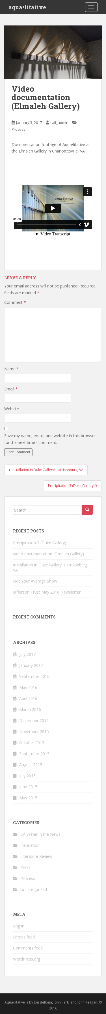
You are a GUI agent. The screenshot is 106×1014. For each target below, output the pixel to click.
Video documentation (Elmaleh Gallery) (48, 554)
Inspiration (30, 845)
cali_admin (59, 122)
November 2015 (34, 731)
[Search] (87, 510)
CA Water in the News (40, 834)
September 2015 (34, 753)
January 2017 (31, 665)
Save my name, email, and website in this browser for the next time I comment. (50, 439)
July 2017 (27, 654)
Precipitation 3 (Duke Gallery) (39, 542)
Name (11, 368)
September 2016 (34, 676)
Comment (15, 302)
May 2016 (28, 687)
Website (11, 408)
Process (18, 129)
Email (11, 389)
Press (25, 867)
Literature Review (36, 856)
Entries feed (24, 937)
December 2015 (34, 720)
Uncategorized (33, 889)
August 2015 (30, 764)
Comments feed (28, 948)
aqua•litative (27, 7)
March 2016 (30, 709)
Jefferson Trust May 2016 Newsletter (47, 592)
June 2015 (28, 786)
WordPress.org (26, 959)
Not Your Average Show (35, 581)
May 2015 (28, 797)
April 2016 (28, 698)
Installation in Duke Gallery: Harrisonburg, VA (50, 567)
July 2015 (27, 775)
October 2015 (31, 742)
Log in (18, 926)
